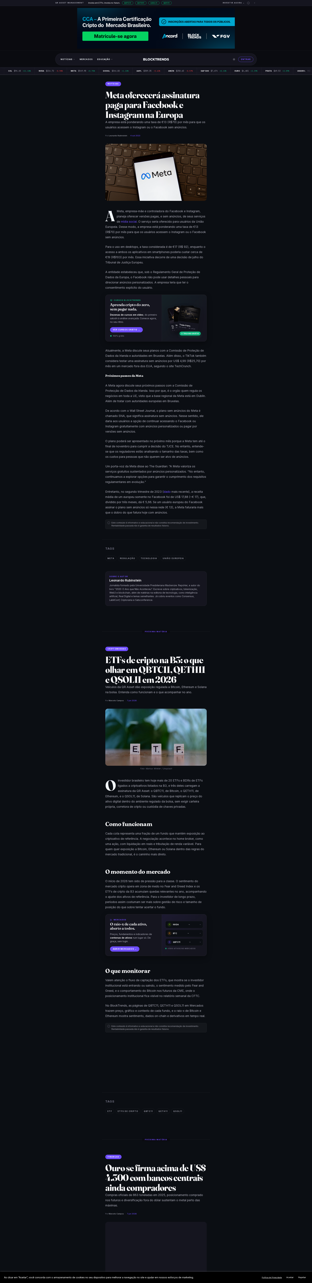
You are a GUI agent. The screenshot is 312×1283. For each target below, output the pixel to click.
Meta (110, 558)
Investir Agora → (234, 3)
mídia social (129, 221)
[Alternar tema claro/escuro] (234, 59)
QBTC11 (127, 3)
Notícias (66, 59)
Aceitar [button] (290, 1277)
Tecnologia (149, 558)
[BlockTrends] (156, 59)
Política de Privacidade (272, 1277)
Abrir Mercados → (125, 949)
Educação (103, 59)
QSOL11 (153, 3)
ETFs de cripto (128, 1111)
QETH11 (140, 3)
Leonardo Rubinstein (118, 135)
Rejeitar (302, 1277)
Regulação (127, 558)
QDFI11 (166, 3)
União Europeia (173, 558)
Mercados (86, 59)
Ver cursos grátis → (126, 329)
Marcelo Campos (116, 700)
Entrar (246, 59)
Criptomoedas (117, 649)
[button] (248, 3)
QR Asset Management (69, 3)
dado (167, 491)
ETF (109, 1111)
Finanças (113, 1157)
